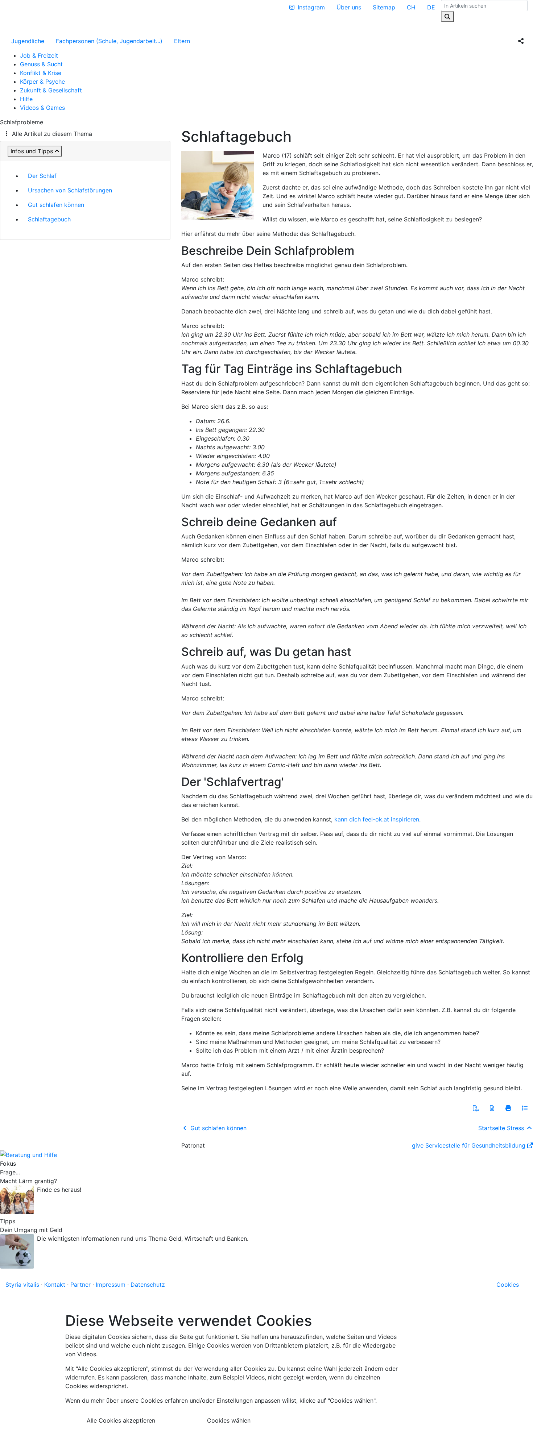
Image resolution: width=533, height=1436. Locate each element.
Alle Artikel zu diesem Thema (52, 133)
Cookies (507, 1284)
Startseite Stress (502, 1128)
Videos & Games (42, 107)
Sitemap (384, 7)
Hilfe (26, 99)
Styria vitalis (22, 1284)
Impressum (110, 1284)
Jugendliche (27, 41)
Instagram (311, 7)
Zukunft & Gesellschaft (51, 90)
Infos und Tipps (32, 151)
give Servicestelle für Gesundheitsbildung (468, 1145)
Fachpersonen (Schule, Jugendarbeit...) (109, 41)
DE (431, 7)
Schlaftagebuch (49, 219)
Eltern (182, 41)
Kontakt (54, 1284)
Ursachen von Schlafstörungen (70, 190)
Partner (80, 1284)
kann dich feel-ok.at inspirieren (376, 819)
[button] (475, 1108)
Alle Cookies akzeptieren (121, 1420)
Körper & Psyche (42, 81)
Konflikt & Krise (40, 72)
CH (411, 7)
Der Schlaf (42, 175)
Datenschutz (148, 1284)
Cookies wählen (229, 1420)
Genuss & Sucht (41, 64)
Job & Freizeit (39, 55)
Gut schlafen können (56, 204)
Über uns (348, 7)
